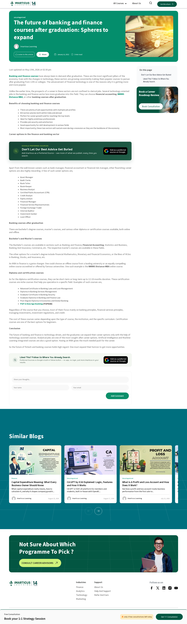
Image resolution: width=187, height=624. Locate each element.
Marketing (81, 598)
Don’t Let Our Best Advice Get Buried (156, 75)
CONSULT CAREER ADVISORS (37, 562)
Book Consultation (151, 106)
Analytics (80, 591)
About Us (136, 3)
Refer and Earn (101, 594)
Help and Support (102, 591)
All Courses (118, 3)
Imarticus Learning (28, 46)
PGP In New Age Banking (31, 303)
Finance (79, 587)
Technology (81, 594)
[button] (98, 511)
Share (44, 54)
